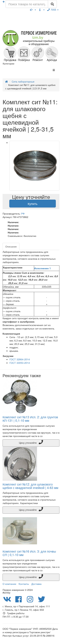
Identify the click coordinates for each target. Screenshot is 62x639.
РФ (23, 213)
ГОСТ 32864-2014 (19, 359)
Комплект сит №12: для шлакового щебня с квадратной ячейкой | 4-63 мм (30, 486)
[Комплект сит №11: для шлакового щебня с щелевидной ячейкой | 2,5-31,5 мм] (34, 166)
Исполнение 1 (42, 268)
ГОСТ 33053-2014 (19, 362)
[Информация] (41, 9)
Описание (11, 246)
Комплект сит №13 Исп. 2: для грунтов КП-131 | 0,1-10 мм (30, 419)
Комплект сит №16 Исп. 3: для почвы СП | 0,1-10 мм (29, 553)
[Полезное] (33, 9)
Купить (32, 203)
